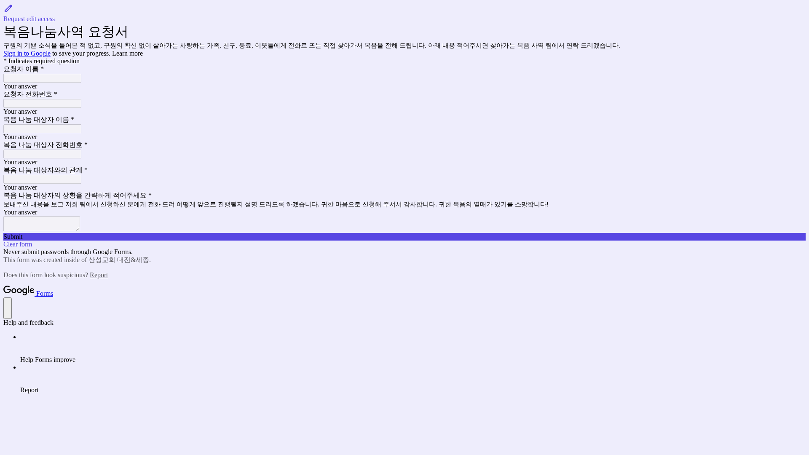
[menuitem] (413, 348)
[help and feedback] (7, 308)
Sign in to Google (27, 53)
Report (99, 274)
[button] (404, 13)
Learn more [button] (127, 53)
